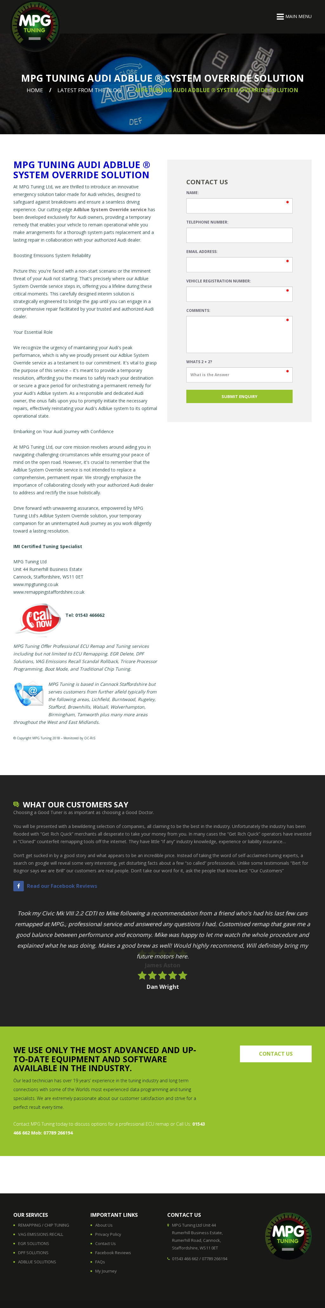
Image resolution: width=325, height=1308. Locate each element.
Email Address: (202, 251)
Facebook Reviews (113, 1252)
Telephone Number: (207, 222)
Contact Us (105, 1243)
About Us (104, 1225)
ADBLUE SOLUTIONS (37, 1262)
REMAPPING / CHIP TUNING (43, 1225)
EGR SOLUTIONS (33, 1243)
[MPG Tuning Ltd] (35, 26)
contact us (276, 1053)
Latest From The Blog (89, 90)
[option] (162, 944)
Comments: (198, 310)
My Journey (106, 1271)
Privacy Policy (108, 1234)
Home (35, 90)
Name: (192, 192)
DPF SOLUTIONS (33, 1252)
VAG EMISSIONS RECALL (40, 1234)
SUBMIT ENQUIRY (239, 396)
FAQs (100, 1262)
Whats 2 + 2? (199, 361)
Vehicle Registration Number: (218, 281)
